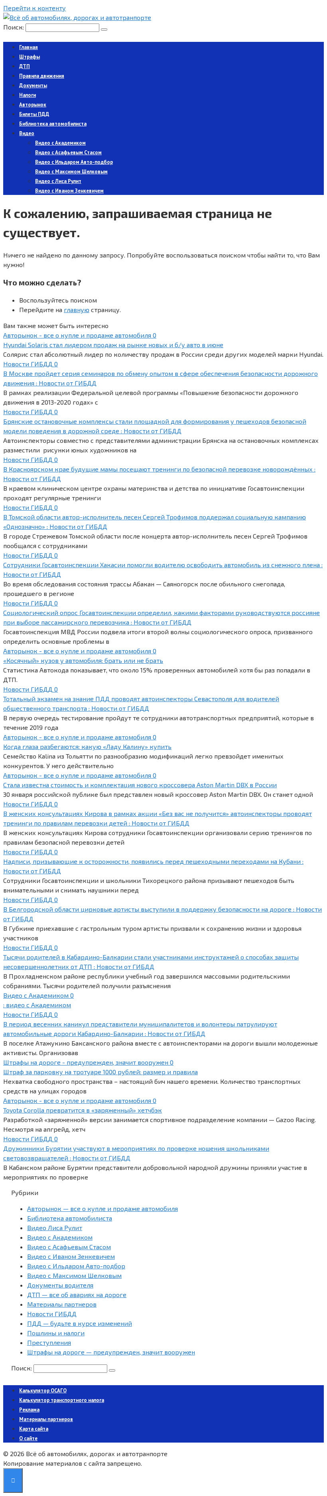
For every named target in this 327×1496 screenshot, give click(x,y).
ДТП (24, 66)
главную (76, 309)
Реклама (29, 1409)
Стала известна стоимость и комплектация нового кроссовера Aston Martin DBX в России (140, 784)
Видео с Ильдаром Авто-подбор (74, 162)
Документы (33, 85)
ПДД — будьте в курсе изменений (79, 1323)
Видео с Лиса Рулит (58, 181)
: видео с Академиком (37, 1004)
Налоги (27, 95)
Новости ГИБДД (52, 1313)
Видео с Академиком (60, 143)
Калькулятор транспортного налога (61, 1400)
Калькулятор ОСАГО (43, 1390)
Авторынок (32, 104)
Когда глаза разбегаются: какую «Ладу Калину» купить (87, 746)
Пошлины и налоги (56, 1333)
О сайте (28, 1438)
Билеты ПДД (34, 114)
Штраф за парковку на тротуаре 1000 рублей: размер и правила (100, 1071)
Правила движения (41, 76)
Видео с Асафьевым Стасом (68, 152)
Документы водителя (60, 1285)
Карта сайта (33, 1428)
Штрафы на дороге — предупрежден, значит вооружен (111, 1352)
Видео (26, 133)
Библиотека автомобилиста (53, 123)
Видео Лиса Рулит (54, 1227)
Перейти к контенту (34, 8)
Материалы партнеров (62, 1304)
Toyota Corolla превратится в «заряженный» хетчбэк (82, 1110)
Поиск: (14, 27)
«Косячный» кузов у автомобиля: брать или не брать (83, 660)
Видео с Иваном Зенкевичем (69, 190)
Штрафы (29, 56)
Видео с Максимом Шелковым (71, 171)
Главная (28, 47)
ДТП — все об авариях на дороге (76, 1294)
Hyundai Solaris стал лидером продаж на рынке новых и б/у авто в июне (113, 344)
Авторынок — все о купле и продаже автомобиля (102, 1208)
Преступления (49, 1342)
